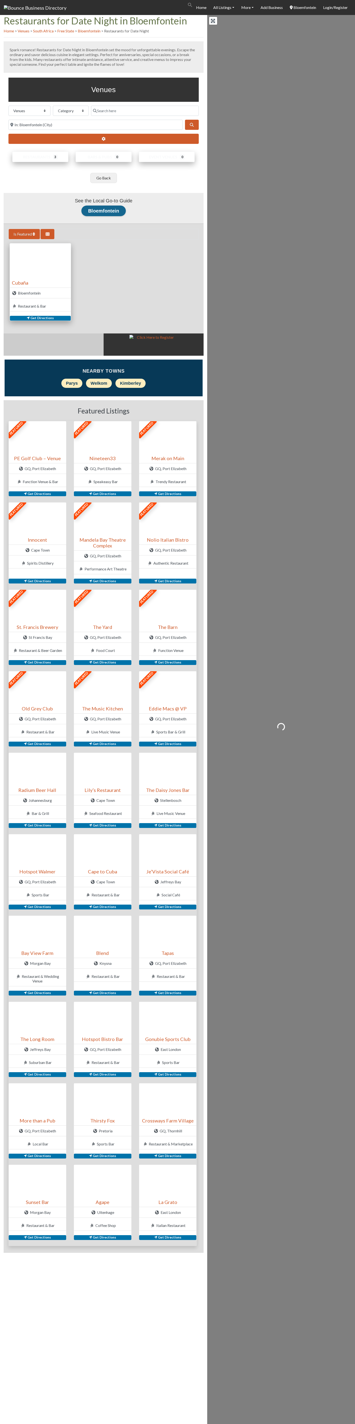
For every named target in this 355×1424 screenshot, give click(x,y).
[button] (190, 4)
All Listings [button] (222, 7)
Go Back (103, 178)
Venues (23, 31)
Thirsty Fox (102, 1120)
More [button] (246, 7)
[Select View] (47, 234)
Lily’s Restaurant (103, 790)
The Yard (102, 627)
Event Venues (163, 157)
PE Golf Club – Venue (37, 458)
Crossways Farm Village (168, 1120)
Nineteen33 (102, 458)
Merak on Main (167, 458)
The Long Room (37, 1039)
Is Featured (23, 234)
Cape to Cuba (102, 871)
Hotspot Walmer (37, 871)
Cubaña (20, 283)
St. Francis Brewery (37, 627)
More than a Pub (37, 1120)
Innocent (37, 540)
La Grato (167, 1202)
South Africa (43, 31)
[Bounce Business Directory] (35, 7)
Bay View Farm (37, 953)
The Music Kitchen (102, 708)
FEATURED (16, 428)
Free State (65, 31)
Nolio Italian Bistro (168, 540)
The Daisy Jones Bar (168, 790)
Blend (102, 953)
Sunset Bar (37, 1202)
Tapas (168, 953)
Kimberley (130, 383)
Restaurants (36, 157)
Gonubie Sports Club (168, 1039)
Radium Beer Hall (37, 790)
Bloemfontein (304, 7)
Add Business (272, 7)
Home (201, 7)
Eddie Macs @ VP (168, 708)
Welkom (99, 383)
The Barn (168, 627)
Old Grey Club (37, 708)
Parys (72, 383)
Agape (102, 1202)
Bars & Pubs (100, 157)
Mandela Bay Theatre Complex (102, 542)
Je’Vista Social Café (167, 871)
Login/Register (335, 7)
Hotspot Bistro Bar (102, 1039)
